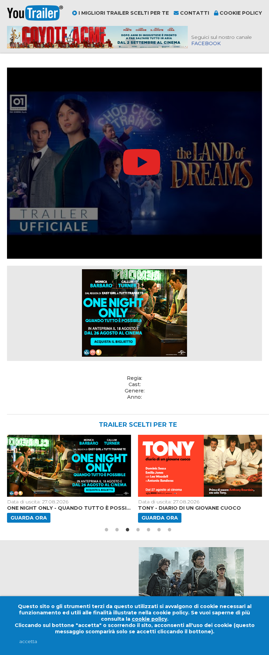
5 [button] (148, 529)
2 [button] (116, 529)
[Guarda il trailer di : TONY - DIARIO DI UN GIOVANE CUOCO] (200, 466)
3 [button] (127, 529)
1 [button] (106, 529)
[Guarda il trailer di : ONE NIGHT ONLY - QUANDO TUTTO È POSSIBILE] (69, 466)
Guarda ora (29, 518)
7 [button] (169, 529)
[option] (69, 479)
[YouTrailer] (35, 19)
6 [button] (159, 529)
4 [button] (138, 529)
